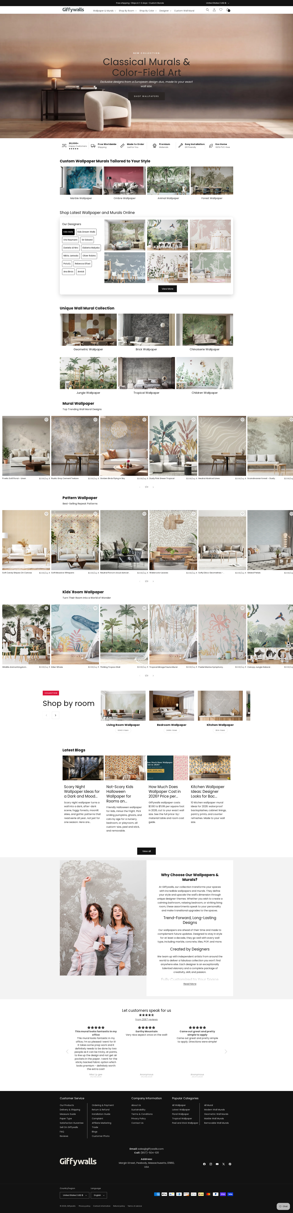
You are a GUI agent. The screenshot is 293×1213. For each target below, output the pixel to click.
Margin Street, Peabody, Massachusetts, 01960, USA (146, 1163)
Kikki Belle (68, 231)
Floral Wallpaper (180, 1114)
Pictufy (67, 263)
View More (167, 288)
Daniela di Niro (70, 247)
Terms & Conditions (142, 1114)
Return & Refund (100, 1109)
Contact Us (137, 1122)
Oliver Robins (89, 255)
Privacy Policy (138, 1118)
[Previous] (46, 715)
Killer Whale (57, 667)
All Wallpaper (179, 1105)
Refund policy (119, 1206)
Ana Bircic (68, 271)
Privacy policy (84, 1206)
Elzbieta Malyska (91, 247)
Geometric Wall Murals (216, 1114)
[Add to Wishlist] (46, 419)
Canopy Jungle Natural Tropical (258, 667)
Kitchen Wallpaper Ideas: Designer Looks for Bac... (207, 791)
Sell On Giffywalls (69, 1127)
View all (146, 851)
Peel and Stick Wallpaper (185, 1122)
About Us (136, 1105)
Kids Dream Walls (86, 231)
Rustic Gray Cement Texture (65, 478)
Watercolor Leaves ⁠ (159, 573)
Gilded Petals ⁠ (254, 573)
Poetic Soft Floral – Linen (14, 478)
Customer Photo (101, 1136)
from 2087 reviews (146, 1019)
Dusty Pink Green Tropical (161, 478)
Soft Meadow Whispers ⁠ (63, 573)
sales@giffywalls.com (147, 1149)
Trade (95, 1127)
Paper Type (66, 1118)
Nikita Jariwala (70, 255)
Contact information (101, 1206)
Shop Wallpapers (146, 96)
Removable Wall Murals (216, 1122)
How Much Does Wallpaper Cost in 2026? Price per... (165, 791)
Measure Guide (68, 1114)
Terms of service (135, 1206)
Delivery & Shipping (70, 1109)
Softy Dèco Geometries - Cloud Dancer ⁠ (210, 573)
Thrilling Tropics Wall (110, 667)
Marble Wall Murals (214, 1118)
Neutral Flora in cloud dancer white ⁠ (114, 573)
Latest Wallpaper (181, 1109)
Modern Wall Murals (214, 1109)
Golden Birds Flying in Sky (112, 478)
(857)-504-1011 (146, 1152)
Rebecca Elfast (82, 263)
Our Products (67, 1105)
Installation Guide (101, 1114)
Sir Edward (87, 239)
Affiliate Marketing (101, 1122)
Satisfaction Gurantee (71, 1122)
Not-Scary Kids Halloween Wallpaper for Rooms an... (119, 794)
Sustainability (138, 1109)
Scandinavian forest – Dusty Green (261, 478)
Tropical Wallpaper (182, 1118)
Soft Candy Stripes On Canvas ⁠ (17, 573)
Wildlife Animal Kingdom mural (14, 667)
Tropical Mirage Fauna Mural (163, 667)
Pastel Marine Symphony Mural (210, 667)
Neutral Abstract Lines (209, 478)
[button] (104, 11)
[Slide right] (153, 487)
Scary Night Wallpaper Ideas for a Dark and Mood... (82, 791)
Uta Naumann (70, 239)
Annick (81, 271)
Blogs (94, 1131)
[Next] (55, 715)
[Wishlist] (221, 9)
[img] (146, 1015)
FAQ (62, 1131)
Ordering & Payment (103, 1105)
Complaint (97, 1118)
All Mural (208, 1105)
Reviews (64, 1136)
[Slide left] (139, 487)
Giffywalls (71, 1206)
